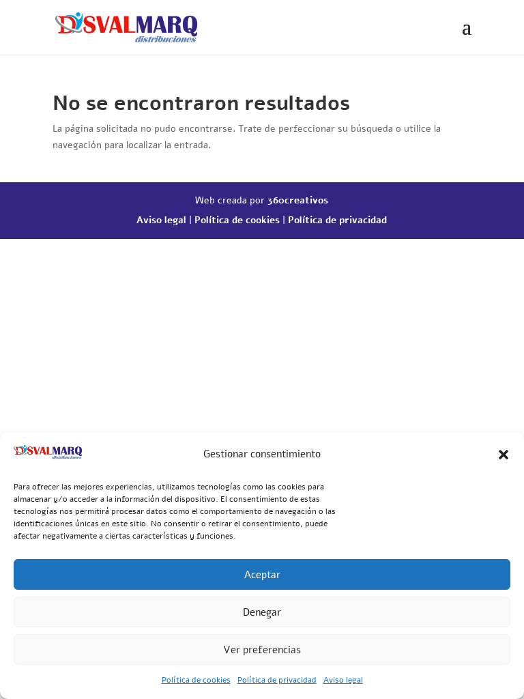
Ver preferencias (262, 650)
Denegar (262, 612)
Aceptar (262, 575)
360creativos (297, 200)
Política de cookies (196, 679)
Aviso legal (343, 679)
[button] (503, 454)
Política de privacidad (277, 679)
